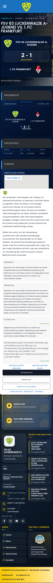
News (8, 541)
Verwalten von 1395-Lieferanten (16, 366)
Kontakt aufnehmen (13, 510)
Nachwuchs (11, 547)
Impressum (39, 391)
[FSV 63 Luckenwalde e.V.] (9, 441)
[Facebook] (4, 521)
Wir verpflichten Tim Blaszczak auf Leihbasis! (40, 477)
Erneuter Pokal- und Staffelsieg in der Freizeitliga (39, 462)
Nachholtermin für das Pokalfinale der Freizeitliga (39, 492)
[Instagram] (10, 521)
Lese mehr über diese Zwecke (39, 366)
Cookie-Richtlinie (16, 391)
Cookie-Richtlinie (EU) (13, 579)
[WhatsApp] (22, 521)
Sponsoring (11, 554)
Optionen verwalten (26, 386)
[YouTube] (16, 521)
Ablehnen (26, 379)
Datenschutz (28, 391)
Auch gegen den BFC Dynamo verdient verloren (39, 446)
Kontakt (10, 560)
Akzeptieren (26, 372)
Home (8, 535)
